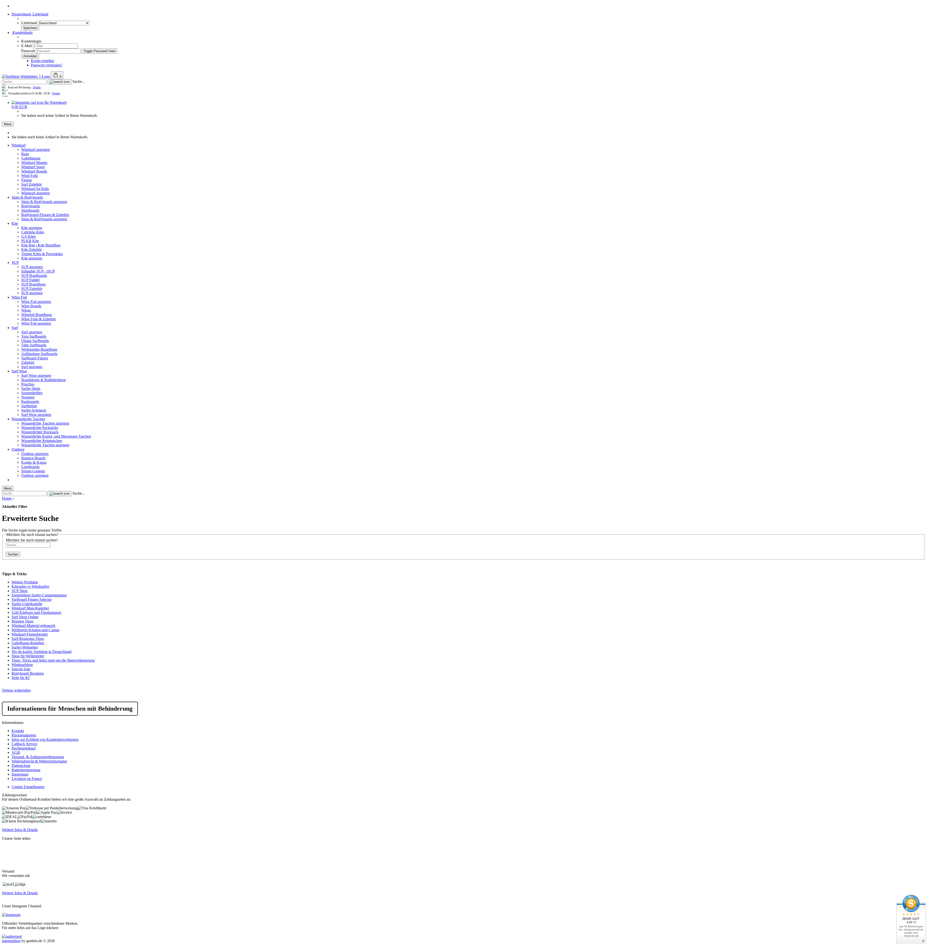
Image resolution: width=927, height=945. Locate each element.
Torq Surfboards (33, 336)
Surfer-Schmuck (33, 410)
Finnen (26, 180)
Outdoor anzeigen (35, 454)
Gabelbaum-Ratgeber (28, 643)
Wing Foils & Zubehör (38, 319)
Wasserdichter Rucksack (39, 432)
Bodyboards (30, 206)
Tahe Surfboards (33, 345)
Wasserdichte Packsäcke (39, 428)
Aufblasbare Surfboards (39, 354)
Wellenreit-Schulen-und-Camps (35, 630)
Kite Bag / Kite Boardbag (40, 245)
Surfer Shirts (30, 388)
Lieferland (29, 23)
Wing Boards (31, 306)
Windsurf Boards (34, 171)
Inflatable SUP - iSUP (38, 271)
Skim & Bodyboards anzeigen (44, 202)
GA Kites (28, 236)
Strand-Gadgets (33, 471)
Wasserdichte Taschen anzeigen (45, 423)
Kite (15, 223)
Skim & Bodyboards (27, 197)
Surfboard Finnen (34, 358)
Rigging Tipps (22, 621)
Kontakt (18, 731)
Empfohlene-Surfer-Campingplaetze (39, 595)
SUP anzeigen (32, 267)
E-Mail (26, 46)
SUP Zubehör (31, 289)
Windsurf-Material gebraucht (33, 625)
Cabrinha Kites (32, 232)
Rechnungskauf (23, 748)
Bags (25, 154)
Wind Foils (29, 176)
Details (37, 87)
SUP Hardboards (34, 275)
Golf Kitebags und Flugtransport (36, 612)
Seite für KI (20, 678)
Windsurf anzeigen (35, 149)
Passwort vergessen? (46, 65)
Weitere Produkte (25, 582)
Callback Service (24, 744)
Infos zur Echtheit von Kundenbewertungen (45, 739)
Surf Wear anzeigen (36, 375)
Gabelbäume (31, 158)
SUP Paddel (30, 280)
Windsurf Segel (33, 167)
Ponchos (27, 384)
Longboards (30, 467)
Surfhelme (29, 406)
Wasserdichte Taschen (28, 419)
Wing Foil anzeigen (36, 302)
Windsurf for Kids (35, 189)
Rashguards (30, 401)
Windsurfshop (22, 665)
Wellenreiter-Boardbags (39, 349)
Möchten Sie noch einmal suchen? (32, 540)
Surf (15, 328)
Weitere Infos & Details (20, 830)
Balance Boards (33, 458)
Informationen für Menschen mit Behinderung (70, 708)
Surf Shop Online (25, 617)
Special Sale (21, 669)
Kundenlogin (22, 32)
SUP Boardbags (33, 284)
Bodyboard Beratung (28, 673)
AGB (16, 752)
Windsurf (19, 145)
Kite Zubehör (31, 249)
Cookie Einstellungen (28, 787)
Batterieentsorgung (26, 770)
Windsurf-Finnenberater (30, 634)
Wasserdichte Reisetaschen (41, 441)
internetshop (11, 941)
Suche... (78, 81)
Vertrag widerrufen (16, 690)
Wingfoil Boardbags (36, 315)
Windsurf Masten (34, 163)
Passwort (28, 51)
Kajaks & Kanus (34, 462)
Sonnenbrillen (31, 393)
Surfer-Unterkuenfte (27, 604)
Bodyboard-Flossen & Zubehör (45, 215)
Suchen (13, 554)
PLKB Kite (30, 241)
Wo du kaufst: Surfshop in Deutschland (41, 652)
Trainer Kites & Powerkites (42, 254)
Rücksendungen (24, 735)
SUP (15, 262)
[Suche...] (59, 81)
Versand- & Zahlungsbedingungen (38, 757)
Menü (8, 124)
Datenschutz (21, 765)
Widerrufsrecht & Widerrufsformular (39, 761)
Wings (26, 310)
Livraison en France (27, 779)
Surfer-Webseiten (25, 647)
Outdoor (18, 449)
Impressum (20, 774)
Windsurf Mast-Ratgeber (30, 608)
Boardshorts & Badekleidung (43, 380)
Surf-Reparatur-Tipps (28, 639)
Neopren (28, 397)
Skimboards (30, 210)
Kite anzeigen (31, 228)
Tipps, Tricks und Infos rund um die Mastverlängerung (53, 660)
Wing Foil (19, 297)
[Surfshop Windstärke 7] (26, 76)
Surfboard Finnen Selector (32, 599)
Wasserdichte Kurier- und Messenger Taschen (56, 436)
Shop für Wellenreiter (28, 656)
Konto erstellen (42, 61)
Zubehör (27, 362)
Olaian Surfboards (35, 341)
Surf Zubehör (31, 184)
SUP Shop (20, 591)
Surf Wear (19, 371)
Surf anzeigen (31, 332)
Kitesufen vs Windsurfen (30, 586)
